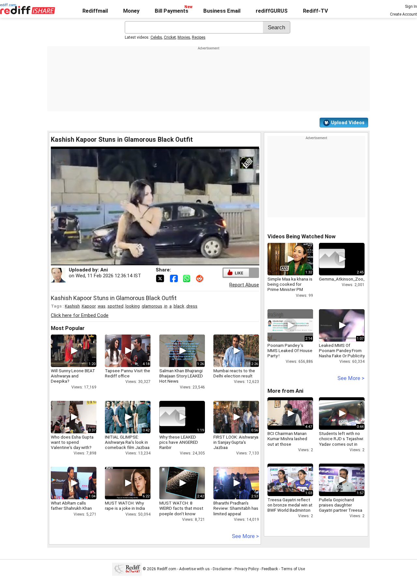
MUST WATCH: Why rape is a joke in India (125, 505)
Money (131, 11)
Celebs (156, 37)
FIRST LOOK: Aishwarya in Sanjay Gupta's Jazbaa (235, 442)
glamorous (152, 306)
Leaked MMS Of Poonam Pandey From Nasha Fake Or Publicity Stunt (342, 353)
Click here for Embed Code (79, 315)
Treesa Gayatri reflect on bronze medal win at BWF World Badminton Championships (289, 507)
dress (191, 306)
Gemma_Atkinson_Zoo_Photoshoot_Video (360, 279)
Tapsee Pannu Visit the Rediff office (127, 373)
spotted (115, 306)
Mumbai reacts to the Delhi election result (234, 373)
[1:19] (172, 417)
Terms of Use (293, 569)
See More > (245, 536)
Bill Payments (171, 11)
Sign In (411, 6)
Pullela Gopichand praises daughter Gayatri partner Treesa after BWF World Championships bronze (341, 510)
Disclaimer (222, 569)
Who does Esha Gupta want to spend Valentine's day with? (72, 442)
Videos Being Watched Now (301, 236)
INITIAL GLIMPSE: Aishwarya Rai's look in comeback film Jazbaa (127, 442)
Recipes (199, 37)
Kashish (72, 306)
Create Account (403, 14)
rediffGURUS (272, 11)
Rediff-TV (315, 11)
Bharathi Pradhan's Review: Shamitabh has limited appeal (235, 508)
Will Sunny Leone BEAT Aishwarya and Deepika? (73, 376)
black (179, 306)
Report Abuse (244, 285)
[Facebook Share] (174, 278)
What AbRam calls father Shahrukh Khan (71, 505)
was (102, 306)
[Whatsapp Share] (188, 278)
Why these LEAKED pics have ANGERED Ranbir (178, 442)
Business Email (221, 11)
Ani (104, 270)
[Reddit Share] (200, 278)
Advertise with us (194, 569)
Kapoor (89, 306)
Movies (184, 37)
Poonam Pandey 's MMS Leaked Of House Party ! (289, 350)
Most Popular (68, 328)
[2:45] (332, 259)
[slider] (148, 260)
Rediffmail (95, 11)
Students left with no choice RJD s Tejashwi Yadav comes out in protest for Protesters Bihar (341, 444)
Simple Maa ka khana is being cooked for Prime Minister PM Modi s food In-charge (289, 286)
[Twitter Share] (160, 278)
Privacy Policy (247, 569)
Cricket (170, 37)
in (165, 306)
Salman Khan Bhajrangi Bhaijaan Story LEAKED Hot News (181, 376)
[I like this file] (236, 273)
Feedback (270, 569)
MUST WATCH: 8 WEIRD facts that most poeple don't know (181, 508)
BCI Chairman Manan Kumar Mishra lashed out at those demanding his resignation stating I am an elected (290, 446)
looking (132, 306)
